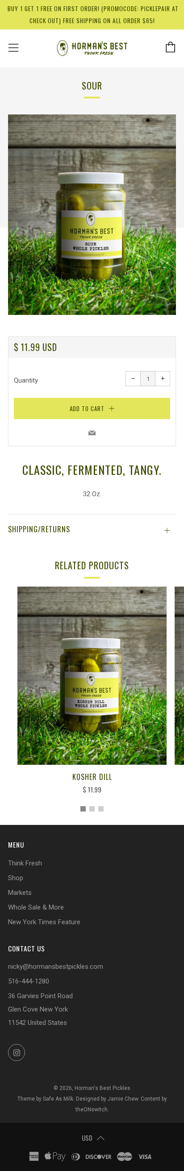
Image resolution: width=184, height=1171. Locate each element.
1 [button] (83, 809)
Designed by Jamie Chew (107, 1099)
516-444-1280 (28, 981)
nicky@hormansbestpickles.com (55, 967)
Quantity (26, 380)
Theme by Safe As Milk (45, 1099)
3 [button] (101, 809)
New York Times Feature (44, 922)
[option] (92, 214)
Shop (15, 878)
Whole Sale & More (36, 907)
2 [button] (92, 809)
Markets (20, 893)
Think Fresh (25, 863)
